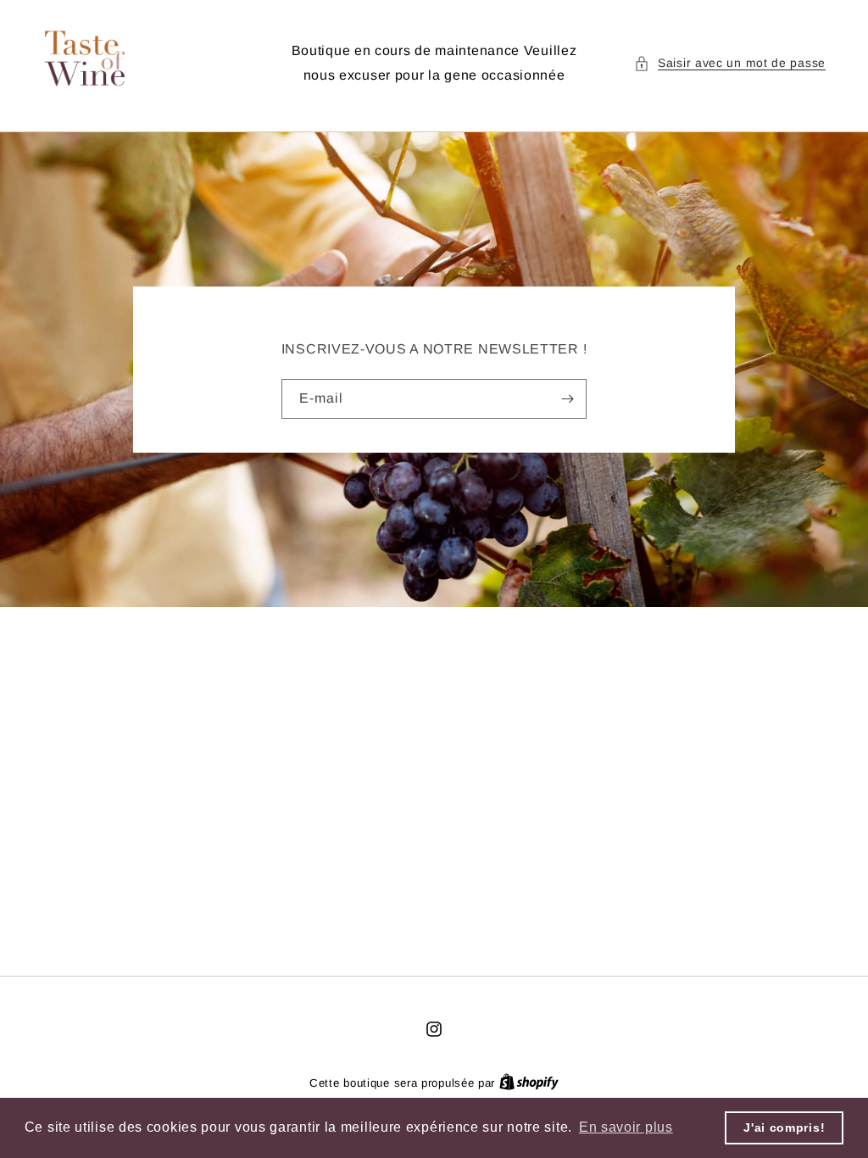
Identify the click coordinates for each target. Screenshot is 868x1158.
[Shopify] (529, 1083)
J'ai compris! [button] (784, 1127)
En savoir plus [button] (626, 1127)
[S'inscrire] (567, 399)
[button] (730, 63)
